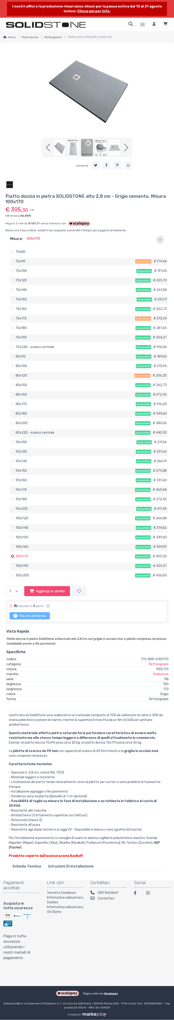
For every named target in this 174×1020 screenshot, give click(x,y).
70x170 (21, 318)
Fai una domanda (32, 616)
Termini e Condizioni (61, 893)
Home (11, 37)
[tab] (27, 866)
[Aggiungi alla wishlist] (79, 591)
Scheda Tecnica (26, 866)
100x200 (22, 575)
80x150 (21, 385)
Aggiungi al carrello (50, 591)
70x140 (21, 290)
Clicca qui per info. (93, 11)
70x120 (21, 280)
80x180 (21, 414)
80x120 (21, 375)
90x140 (21, 461)
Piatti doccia (30, 37)
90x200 (22, 509)
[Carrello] (165, 24)
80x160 (21, 394)
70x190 (21, 337)
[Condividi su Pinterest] (117, 165)
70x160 (21, 309)
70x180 (21, 328)
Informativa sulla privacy (65, 897)
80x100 (21, 366)
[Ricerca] (130, 24)
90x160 (21, 480)
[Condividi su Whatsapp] (128, 165)
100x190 (22, 566)
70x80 (20, 252)
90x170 (21, 490)
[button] (87, 240)
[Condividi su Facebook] (106, 165)
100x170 (22, 556)
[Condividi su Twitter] (96, 165)
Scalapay (111, 993)
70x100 (21, 271)
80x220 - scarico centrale (35, 433)
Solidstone (161, 674)
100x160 (22, 547)
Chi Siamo (54, 912)
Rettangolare (53, 37)
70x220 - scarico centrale (35, 347)
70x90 (20, 261)
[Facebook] (137, 894)
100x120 (22, 518)
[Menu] (142, 24)
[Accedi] (154, 24)
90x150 (21, 471)
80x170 (21, 404)
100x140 (22, 528)
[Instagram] (149, 894)
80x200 (22, 423)
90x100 (21, 442)
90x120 (21, 452)
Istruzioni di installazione (71, 866)
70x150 (21, 299)
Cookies (52, 902)
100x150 (22, 537)
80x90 (21, 356)
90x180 (21, 499)
